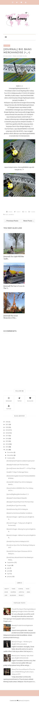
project (21, 595)
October (9, 458)
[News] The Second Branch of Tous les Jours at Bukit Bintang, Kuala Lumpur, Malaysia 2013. (23, 671)
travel (14, 588)
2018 (7, 433)
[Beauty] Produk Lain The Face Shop (17, 464)
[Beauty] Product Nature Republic (17, 498)
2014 (7, 444)
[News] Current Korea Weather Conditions (19, 513)
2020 (7, 427)
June (8, 571)
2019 (7, 430)
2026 (7, 422)
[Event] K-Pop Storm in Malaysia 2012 (18, 541)
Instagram (9, 401)
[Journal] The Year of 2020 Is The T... (14, 287)
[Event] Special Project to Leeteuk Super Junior (21, 461)
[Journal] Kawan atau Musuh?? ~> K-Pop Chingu (21, 468)
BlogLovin (30, 401)
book (6, 592)
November (10, 455)
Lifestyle (21, 592)
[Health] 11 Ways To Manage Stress (17, 472)
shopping (13, 592)
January (9, 576)
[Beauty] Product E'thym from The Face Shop (20, 502)
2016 (7, 438)
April (8, 574)
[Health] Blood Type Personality (16, 505)
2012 (7, 449)
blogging (13, 595)
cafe (6, 595)
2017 (7, 436)
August (9, 565)
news (28, 592)
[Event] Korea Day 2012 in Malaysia (17, 509)
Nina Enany (8, 56)
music (27, 588)
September (10, 562)
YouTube (8, 408)
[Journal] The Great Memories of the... (11, 317)
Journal (6, 45)
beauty (7, 588)
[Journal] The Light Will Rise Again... (14, 257)
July (8, 568)
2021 (7, 424)
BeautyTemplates (24, 700)
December (10, 452)
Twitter (20, 401)
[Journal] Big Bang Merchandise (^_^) (18, 494)
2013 (7, 447)
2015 (7, 441)
